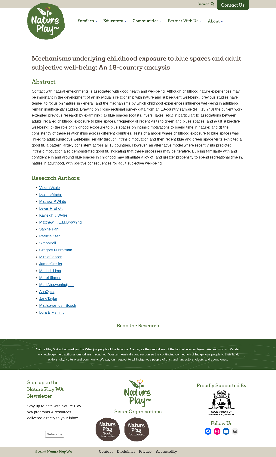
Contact (106, 451)
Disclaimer (126, 451)
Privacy (145, 451)
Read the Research (138, 325)
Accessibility (166, 451)
